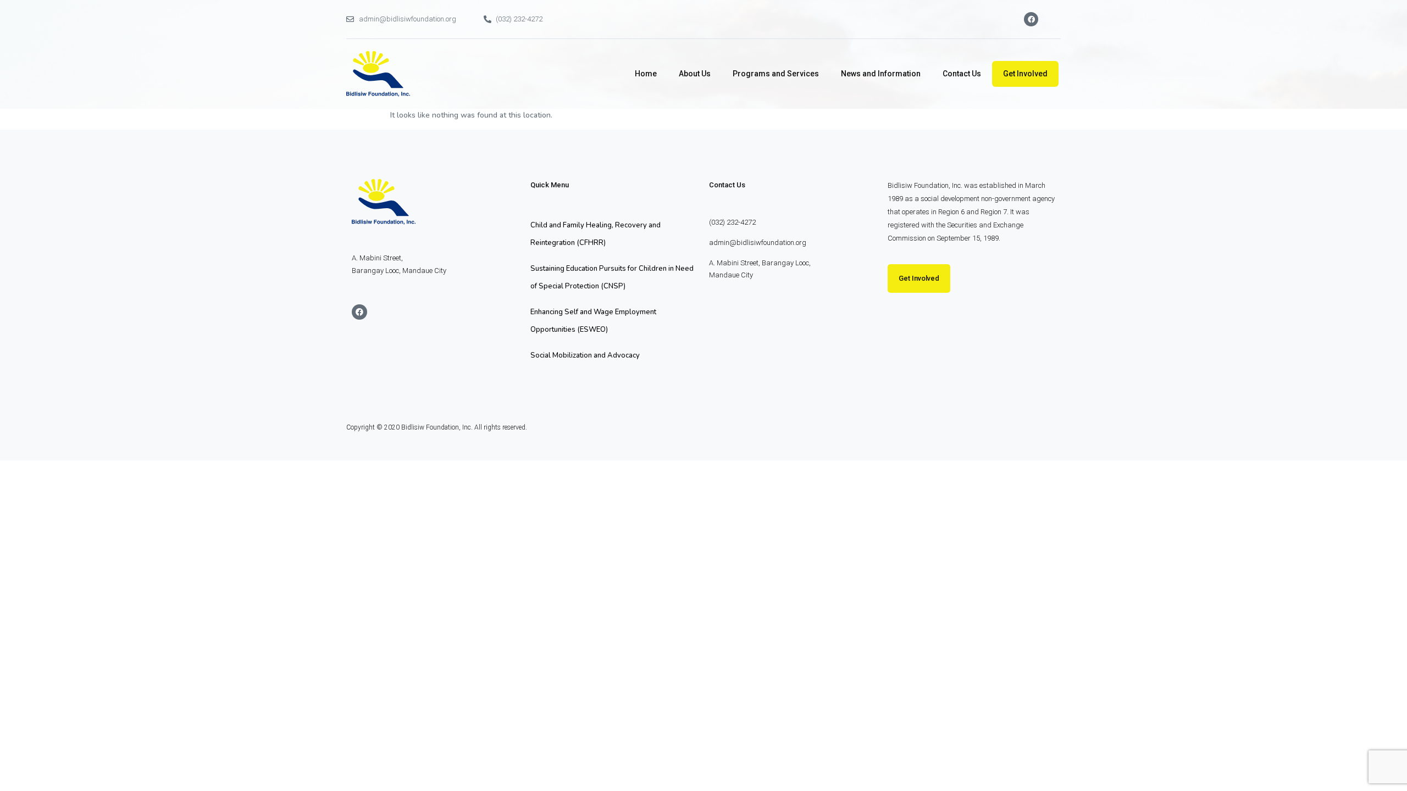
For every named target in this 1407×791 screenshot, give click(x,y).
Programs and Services (776, 73)
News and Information (881, 73)
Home (646, 73)
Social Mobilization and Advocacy (585, 355)
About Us (695, 73)
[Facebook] (1031, 19)
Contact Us (962, 73)
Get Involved (1025, 73)
